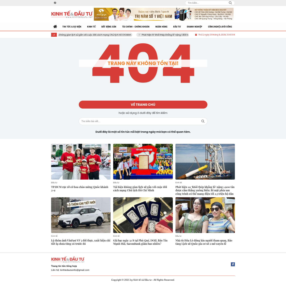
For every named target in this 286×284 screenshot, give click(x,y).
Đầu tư (54, 182)
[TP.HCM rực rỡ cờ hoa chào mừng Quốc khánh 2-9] (81, 162)
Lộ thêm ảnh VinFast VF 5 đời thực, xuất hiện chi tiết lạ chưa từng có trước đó (80, 242)
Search (230, 3)
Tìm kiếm (203, 121)
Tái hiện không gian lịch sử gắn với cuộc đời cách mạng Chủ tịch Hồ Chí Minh (81, 34)
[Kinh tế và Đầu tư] (72, 14)
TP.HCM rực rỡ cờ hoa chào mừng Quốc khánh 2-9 (79, 188)
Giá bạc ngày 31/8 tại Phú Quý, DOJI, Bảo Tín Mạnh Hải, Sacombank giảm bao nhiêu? (140, 242)
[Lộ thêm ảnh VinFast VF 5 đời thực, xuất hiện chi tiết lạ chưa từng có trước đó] (81, 215)
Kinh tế (178, 182)
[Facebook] (233, 264)
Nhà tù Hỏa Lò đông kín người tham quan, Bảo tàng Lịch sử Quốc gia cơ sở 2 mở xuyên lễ (203, 242)
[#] (164, 14)
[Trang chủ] (55, 27)
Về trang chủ (143, 104)
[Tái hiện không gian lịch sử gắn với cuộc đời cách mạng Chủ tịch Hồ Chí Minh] (143, 162)
